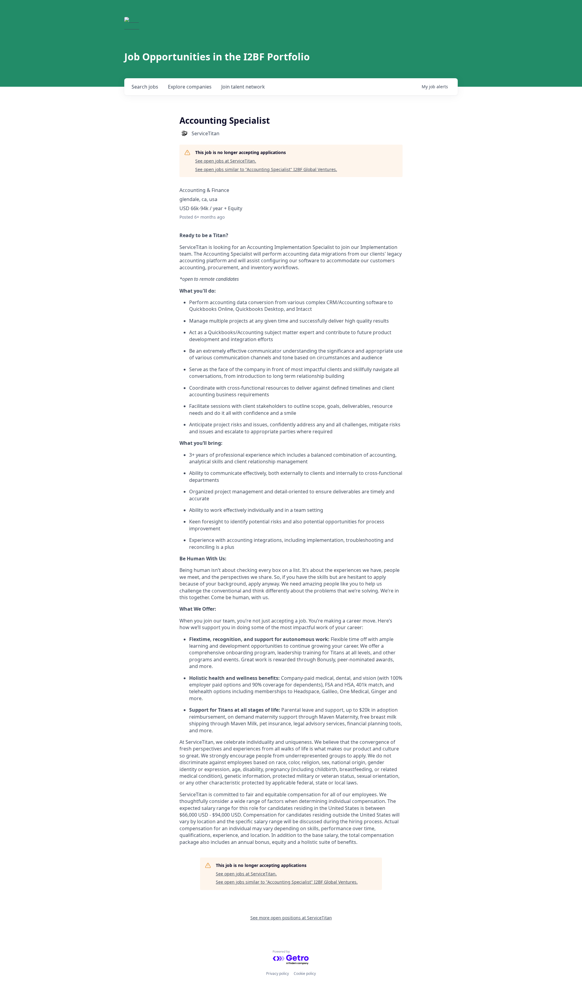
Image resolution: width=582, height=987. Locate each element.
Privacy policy (277, 973)
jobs (145, 86)
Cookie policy (305, 973)
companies (190, 86)
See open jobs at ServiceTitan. (225, 161)
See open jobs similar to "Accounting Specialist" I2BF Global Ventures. (266, 169)
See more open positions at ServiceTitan (291, 918)
